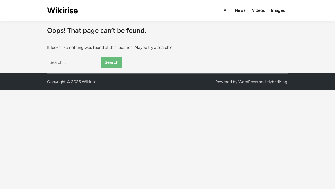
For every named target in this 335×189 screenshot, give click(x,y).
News (240, 10)
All (226, 10)
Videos (258, 10)
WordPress (248, 81)
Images (278, 10)
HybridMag (277, 81)
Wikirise (62, 10)
